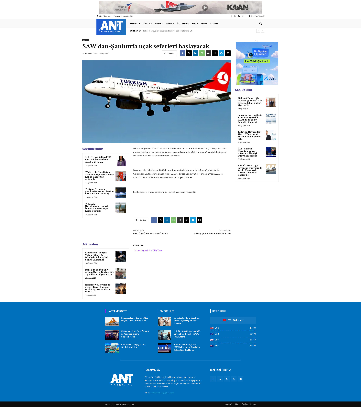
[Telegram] (221, 53)
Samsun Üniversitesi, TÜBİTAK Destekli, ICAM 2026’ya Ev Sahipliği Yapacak (250, 119)
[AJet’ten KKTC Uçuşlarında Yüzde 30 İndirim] (112, 348)
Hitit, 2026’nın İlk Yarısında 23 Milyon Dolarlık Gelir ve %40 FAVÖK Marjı (187, 334)
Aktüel (85, 40)
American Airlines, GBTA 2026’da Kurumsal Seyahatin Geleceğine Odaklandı (187, 347)
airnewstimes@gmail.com (162, 392)
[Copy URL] (215, 53)
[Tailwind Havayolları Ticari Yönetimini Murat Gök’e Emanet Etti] (271, 135)
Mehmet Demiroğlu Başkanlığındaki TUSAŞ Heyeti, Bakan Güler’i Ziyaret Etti (251, 102)
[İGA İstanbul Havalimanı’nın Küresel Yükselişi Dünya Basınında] (271, 152)
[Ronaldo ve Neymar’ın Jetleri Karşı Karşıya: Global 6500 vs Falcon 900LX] (120, 288)
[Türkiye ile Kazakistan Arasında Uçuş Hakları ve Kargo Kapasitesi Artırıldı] (120, 176)
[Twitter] (242, 16)
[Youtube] (240, 379)
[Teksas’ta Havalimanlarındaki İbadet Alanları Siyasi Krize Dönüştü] (120, 207)
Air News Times (91, 53)
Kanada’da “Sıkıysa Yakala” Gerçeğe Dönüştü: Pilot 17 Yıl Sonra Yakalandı (96, 256)
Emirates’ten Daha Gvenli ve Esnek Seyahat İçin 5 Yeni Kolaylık (186, 321)
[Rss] (239, 16)
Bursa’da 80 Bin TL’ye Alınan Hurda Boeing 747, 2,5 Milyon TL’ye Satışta (99, 272)
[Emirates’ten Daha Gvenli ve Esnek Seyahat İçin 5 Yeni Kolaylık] (164, 321)
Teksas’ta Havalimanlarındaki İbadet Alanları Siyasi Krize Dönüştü (97, 207)
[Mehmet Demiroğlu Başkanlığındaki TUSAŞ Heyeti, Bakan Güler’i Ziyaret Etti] (271, 102)
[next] (262, 31)
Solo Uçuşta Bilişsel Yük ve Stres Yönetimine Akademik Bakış (98, 159)
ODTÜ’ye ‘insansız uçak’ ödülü (150, 233)
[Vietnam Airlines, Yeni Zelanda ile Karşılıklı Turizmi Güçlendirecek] (112, 335)
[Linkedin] (235, 16)
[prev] (258, 31)
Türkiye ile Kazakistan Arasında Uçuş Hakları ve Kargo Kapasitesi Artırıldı (99, 176)
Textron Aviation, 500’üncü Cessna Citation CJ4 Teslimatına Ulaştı (99, 191)
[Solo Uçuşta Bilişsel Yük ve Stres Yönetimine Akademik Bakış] (120, 161)
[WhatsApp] (202, 53)
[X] (189, 53)
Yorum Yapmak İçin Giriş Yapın (148, 250)
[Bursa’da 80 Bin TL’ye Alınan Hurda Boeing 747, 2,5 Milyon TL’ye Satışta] (120, 273)
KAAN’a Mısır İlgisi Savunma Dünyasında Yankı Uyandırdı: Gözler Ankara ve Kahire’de (250, 170)
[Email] (228, 53)
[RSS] (226, 379)
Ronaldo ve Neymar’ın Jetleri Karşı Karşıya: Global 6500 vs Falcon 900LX (97, 288)
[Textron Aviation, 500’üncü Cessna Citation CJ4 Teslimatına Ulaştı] (120, 192)
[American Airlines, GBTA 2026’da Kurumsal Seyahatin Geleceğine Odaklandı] (164, 348)
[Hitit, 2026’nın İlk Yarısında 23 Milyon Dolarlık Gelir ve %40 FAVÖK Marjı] (164, 335)
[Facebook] (232, 16)
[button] (260, 23)
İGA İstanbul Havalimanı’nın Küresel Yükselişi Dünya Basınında (171, 31)
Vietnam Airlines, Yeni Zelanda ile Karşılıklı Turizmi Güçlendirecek (135, 334)
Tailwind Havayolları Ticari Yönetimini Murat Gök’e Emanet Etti (249, 135)
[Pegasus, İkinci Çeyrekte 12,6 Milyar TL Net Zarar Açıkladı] (112, 321)
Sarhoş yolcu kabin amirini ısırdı (212, 233)
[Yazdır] (208, 53)
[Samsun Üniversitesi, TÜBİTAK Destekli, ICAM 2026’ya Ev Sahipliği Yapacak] (271, 118)
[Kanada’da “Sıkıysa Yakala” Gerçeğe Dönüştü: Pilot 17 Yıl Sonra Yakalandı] (120, 256)
